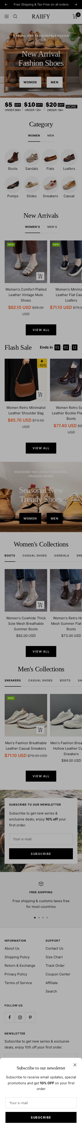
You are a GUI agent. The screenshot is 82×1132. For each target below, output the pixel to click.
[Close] (75, 1064)
